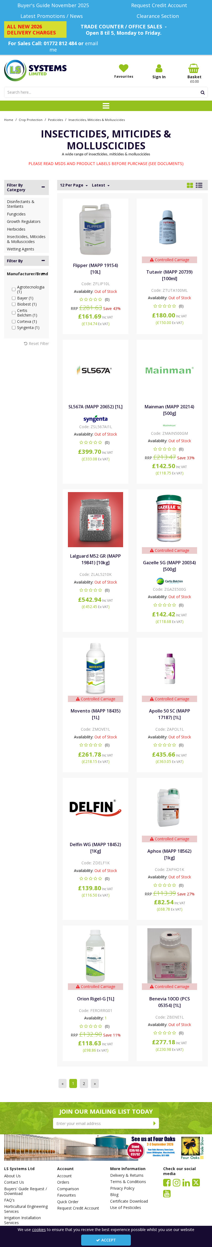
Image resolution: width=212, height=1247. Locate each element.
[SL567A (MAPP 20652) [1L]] (95, 369)
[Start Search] (203, 92)
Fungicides (16, 214)
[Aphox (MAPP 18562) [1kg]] (169, 807)
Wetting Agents (20, 249)
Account (64, 1175)
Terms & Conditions (128, 1181)
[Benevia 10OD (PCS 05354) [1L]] (169, 955)
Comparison (68, 1188)
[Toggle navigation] (106, 106)
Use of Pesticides (125, 1207)
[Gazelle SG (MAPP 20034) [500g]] (169, 519)
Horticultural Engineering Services (26, 1209)
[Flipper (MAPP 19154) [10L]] (95, 228)
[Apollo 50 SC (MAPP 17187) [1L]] (169, 667)
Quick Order (67, 1201)
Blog (114, 1194)
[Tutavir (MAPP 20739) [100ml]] (169, 228)
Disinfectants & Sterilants (21, 204)
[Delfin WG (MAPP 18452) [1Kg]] (95, 807)
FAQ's (9, 1200)
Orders (63, 1182)
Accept (108, 1240)
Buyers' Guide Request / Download (25, 1191)
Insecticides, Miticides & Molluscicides (26, 239)
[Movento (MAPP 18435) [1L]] (95, 667)
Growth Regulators (24, 221)
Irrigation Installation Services (22, 1220)
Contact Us (14, 1182)
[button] (96, 299)
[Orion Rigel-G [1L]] (95, 955)
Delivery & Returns (127, 1175)
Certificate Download (129, 1201)
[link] (167, 1182)
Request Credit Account (78, 1208)
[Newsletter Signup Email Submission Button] (154, 1123)
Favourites (66, 1195)
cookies (39, 1229)
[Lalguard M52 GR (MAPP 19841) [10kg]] (95, 519)
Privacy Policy (122, 1188)
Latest (99, 185)
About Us (12, 1175)
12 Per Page (72, 185)
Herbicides (16, 229)
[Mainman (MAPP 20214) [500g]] (169, 369)
